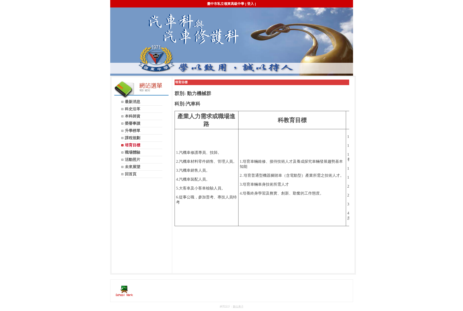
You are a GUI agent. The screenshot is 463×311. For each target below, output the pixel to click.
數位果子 (238, 306)
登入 (250, 4)
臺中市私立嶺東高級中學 (225, 4)
